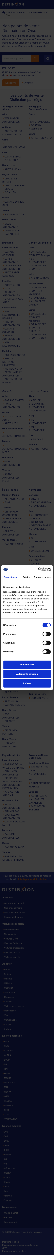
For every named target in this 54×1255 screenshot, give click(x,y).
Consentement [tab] (10, 577)
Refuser (27, 683)
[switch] (46, 634)
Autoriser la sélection (27, 674)
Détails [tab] (26, 577)
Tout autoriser (27, 664)
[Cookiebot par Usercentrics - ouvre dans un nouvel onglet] (38, 569)
